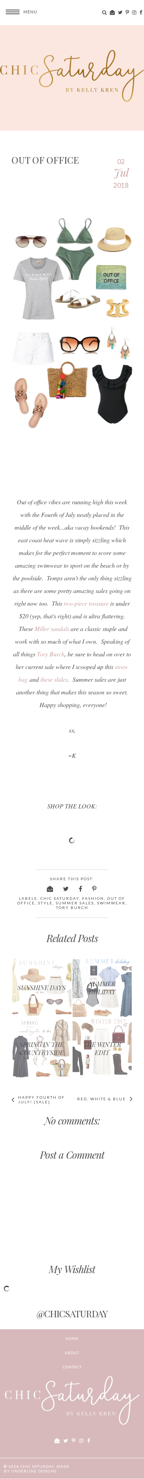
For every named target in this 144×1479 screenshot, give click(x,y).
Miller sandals (52, 628)
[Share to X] (66, 888)
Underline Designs (33, 1471)
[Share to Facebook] (81, 888)
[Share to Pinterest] (94, 888)
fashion (93, 898)
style (45, 903)
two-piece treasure (86, 603)
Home (72, 1338)
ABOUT (72, 1352)
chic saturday (59, 898)
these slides (54, 679)
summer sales (75, 903)
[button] (18, 11)
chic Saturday (37, 1466)
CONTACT (72, 1367)
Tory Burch (51, 654)
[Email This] (50, 888)
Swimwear (111, 903)
